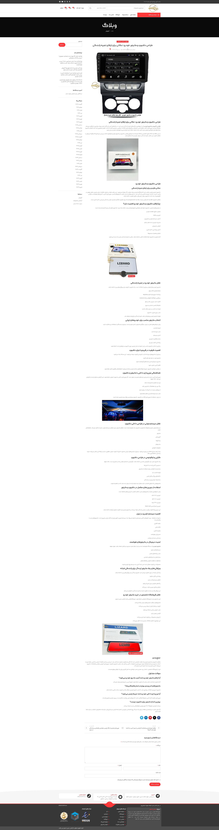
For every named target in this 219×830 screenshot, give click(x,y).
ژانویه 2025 (79, 155)
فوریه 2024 (79, 184)
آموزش (107, 31)
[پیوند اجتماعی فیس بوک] (69, 1)
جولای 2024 (79, 172)
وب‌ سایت (158, 773)
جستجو (80, 41)
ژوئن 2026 (79, 110)
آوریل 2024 (79, 178)
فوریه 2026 (79, 119)
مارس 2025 (79, 149)
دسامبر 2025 (78, 125)
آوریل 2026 (79, 116)
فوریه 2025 (79, 152)
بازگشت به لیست (122, 728)
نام (159, 765)
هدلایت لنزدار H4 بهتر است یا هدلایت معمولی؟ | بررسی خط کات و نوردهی (70, 57)
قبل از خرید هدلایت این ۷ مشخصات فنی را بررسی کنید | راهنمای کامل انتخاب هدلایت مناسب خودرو (71, 74)
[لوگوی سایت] (153, 8)
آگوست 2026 (79, 104)
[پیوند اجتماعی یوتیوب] (62, 1)
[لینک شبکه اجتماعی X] (67, 1)
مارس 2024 (79, 181)
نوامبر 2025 (79, 128)
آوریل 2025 (79, 146)
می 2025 (80, 143)
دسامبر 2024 (79, 158)
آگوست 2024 (78, 169)
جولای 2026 (79, 107)
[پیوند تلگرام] (141, 717)
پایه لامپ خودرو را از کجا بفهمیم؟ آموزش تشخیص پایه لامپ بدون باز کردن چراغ (72, 69)
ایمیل (120, 765)
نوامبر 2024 (79, 161)
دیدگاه (158, 745)
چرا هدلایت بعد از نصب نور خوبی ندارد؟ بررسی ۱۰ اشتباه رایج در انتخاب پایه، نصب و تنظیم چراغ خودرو (70, 63)
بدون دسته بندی (77, 204)
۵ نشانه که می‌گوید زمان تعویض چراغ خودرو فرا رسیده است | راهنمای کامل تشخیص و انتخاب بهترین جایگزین (71, 81)
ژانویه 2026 (79, 122)
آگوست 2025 (78, 137)
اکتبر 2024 (79, 164)
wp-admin (123, 50)
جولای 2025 (79, 140)
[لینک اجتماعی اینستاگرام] (65, 1)
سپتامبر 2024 (78, 167)
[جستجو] (90, 8)
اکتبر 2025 (79, 131)
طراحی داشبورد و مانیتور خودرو (152, 126)
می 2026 (80, 113)
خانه (112, 31)
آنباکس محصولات (120, 41)
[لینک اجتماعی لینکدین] (146, 717)
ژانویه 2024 (79, 187)
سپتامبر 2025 (78, 134)
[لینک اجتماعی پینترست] (60, 1)
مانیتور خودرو (156, 546)
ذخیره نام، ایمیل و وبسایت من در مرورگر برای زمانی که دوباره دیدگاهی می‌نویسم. (138, 780)
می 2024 (80, 175)
